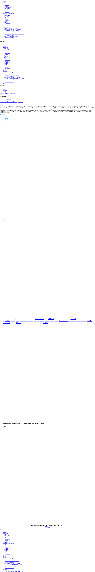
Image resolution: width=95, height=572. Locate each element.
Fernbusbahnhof (31, 318)
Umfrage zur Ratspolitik (10, 35)
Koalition (7, 321)
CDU (17, 318)
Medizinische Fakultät (23, 321)
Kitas (3, 321)
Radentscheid (73, 321)
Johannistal (87, 318)
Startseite (4, 1)
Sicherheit (18, 323)
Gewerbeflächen (39, 319)
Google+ (7, 119)
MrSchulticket (30, 321)
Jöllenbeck (7, 20)
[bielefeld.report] (7, 93)
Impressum (47, 526)
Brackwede (7, 15)
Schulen (89, 321)
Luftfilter (17, 321)
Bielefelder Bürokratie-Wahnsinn (12, 30)
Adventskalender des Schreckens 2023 (13, 32)
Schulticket (6, 323)
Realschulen (79, 321)
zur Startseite (8, 99)
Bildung (6, 6)
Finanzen (7, 5)
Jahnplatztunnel (80, 319)
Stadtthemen (5, 2)
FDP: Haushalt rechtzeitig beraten (11, 102)
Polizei (69, 321)
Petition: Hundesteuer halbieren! (11, 36)
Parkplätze (56, 321)
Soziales (7, 12)
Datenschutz (47, 527)
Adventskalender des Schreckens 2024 (13, 29)
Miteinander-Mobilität (9, 37)
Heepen (6, 19)
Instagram (9, 43)
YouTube (13, 43)
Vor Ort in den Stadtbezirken (8, 13)
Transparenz (7, 8)
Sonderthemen (5, 27)
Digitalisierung (8, 7)
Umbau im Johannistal (9, 31)
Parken (52, 321)
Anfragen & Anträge (7, 26)
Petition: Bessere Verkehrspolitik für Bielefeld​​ (14, 34)
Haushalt (51, 319)
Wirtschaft (57, 323)
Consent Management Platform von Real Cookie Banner (11, 571)
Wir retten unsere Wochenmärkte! (12, 28)
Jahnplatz (73, 319)
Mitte (6, 21)
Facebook (2, 43)
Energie (6, 9)
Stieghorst (7, 14)
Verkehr (6, 3)
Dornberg (7, 16)
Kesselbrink (92, 318)
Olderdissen (42, 321)
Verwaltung (51, 323)
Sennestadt (7, 23)
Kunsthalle (13, 321)
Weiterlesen (2, 114)
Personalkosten (63, 321)
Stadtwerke (29, 322)
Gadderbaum (7, 17)
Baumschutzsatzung (11, 318)
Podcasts (4, 24)
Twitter (5, 43)
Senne (6, 22)
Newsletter (5, 38)
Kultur (6, 10)
